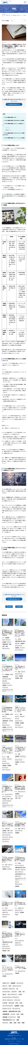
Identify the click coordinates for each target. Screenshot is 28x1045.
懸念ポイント (9, 130)
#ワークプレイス (16, 1008)
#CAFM (20, 994)
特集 (4, 14)
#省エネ (4, 994)
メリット (8, 127)
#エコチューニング (7, 1008)
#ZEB (16, 1003)
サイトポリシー (18, 1041)
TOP (2, 14)
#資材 (19, 1022)
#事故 (18, 1017)
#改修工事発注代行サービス (9, 1020)
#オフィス (5, 986)
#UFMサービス (6, 983)
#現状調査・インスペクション (9, 1017)
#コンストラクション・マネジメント (11, 997)
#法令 (18, 1014)
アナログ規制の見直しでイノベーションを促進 (14, 138)
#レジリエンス (20, 983)
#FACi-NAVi (11, 1003)
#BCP (10, 986)
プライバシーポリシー (11, 1041)
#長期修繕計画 (6, 1014)
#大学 (21, 1003)
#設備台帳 (5, 1011)
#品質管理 (16, 1005)
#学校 (20, 991)
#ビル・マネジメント (12, 994)
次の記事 (18, 606)
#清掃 (17, 1020)
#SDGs (22, 1005)
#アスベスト (5, 1022)
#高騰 (23, 1022)
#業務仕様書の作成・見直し (15, 1011)
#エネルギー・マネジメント (9, 988)
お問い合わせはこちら (14, 104)
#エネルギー (14, 991)
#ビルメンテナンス (17, 986)
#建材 (11, 1022)
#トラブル (13, 1014)
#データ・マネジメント (8, 1000)
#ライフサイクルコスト (8, 1005)
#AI (17, 988)
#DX (23, 991)
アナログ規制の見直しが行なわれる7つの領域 (14, 120)
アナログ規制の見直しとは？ (10, 117)
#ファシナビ (17, 1000)
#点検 (22, 1014)
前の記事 (9, 606)
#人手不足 (5, 1003)
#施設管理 (13, 983)
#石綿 (15, 1022)
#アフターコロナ (6, 991)
